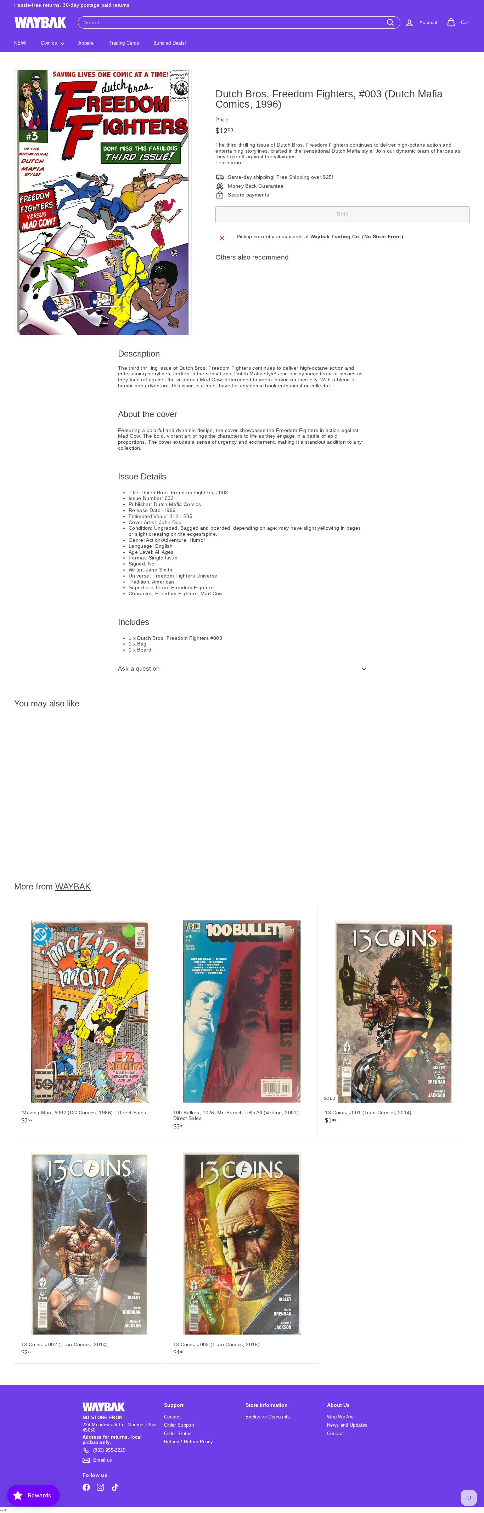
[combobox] (239, 22)
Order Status (178, 1433)
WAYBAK (73, 886)
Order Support (179, 1425)
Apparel (86, 43)
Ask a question (138, 668)
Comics (49, 43)
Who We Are (340, 1417)
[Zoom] (103, 202)
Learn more (229, 162)
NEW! (20, 43)
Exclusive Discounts (268, 1417)
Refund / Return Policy (188, 1441)
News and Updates (347, 1425)
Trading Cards (124, 43)
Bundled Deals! (169, 43)
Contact (172, 1417)
